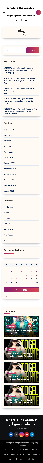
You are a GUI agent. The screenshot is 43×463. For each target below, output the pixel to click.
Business (7, 213)
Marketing (14, 454)
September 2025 (10, 186)
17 (6, 279)
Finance (35, 450)
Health (5, 454)
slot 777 (7, 224)
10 (6, 275)
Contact (35, 459)
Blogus (33, 443)
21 (26, 279)
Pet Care (36, 454)
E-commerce (25, 450)
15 (31, 275)
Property (8, 459)
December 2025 (10, 169)
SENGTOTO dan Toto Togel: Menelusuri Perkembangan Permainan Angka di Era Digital (19, 91)
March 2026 (8, 152)
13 (21, 275)
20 (21, 279)
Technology (18, 459)
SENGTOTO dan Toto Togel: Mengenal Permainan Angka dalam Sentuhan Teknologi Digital (18, 70)
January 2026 (9, 163)
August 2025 (9, 191)
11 (11, 275)
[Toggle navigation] (3, 12)
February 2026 (10, 158)
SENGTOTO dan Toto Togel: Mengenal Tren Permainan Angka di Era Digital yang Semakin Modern (20, 111)
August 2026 (9, 130)
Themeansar (21, 446)
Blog (6, 450)
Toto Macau (8, 235)
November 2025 (10, 174)
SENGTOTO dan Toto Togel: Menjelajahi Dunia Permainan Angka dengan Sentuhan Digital (21, 80)
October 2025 (9, 180)
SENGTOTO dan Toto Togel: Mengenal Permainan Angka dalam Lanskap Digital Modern (20, 101)
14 (26, 275)
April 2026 (8, 146)
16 (37, 275)
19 (16, 279)
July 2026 (8, 135)
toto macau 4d (10, 241)
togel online (8, 229)
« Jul (6, 297)
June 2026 (8, 141)
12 (16, 275)
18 (11, 279)
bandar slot (8, 207)
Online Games (25, 454)
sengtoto (7, 218)
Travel (27, 459)
